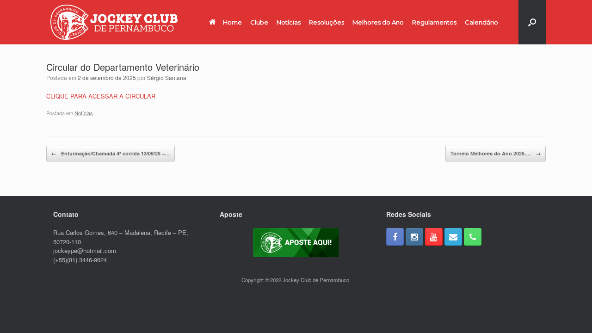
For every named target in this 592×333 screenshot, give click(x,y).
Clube (259, 22)
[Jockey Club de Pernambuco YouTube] (434, 237)
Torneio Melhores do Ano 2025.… (495, 153)
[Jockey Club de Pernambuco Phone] (472, 237)
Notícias (289, 22)
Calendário (481, 22)
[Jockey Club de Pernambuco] (114, 22)
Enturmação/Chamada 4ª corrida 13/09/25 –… (110, 153)
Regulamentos (434, 22)
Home (232, 22)
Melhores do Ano (378, 22)
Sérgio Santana (166, 77)
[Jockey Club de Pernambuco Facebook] (395, 237)
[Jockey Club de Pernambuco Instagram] (414, 237)
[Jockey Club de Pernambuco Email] (453, 237)
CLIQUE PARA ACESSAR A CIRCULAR (100, 96)
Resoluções (326, 22)
